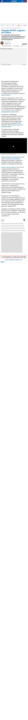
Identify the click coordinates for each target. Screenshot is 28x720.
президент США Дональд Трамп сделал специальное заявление (12, 157)
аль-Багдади (16, 45)
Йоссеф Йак (7, 42)
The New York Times (6, 45)
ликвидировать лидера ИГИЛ (10, 111)
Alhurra (7, 176)
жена (22, 45)
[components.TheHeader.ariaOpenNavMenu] (4, 1)
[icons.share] (25, 1)
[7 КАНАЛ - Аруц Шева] (14, 1)
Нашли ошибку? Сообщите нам (13, 259)
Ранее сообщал (8, 167)
